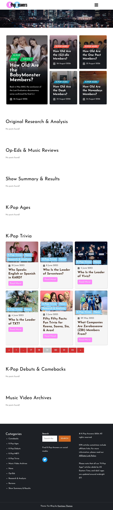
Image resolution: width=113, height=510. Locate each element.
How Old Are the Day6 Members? (62, 90)
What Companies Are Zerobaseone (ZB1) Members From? (90, 328)
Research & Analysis (19, 259)
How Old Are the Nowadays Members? (92, 90)
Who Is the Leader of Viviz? (91, 274)
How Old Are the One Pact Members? (92, 55)
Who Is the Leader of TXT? (21, 321)
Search (45, 434)
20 (55, 350)
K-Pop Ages (15, 57)
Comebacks (13, 439)
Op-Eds (12, 473)
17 (31, 350)
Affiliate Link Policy (87, 456)
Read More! (15, 283)
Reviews (12, 483)
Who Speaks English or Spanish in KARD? (21, 273)
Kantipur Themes (65, 506)
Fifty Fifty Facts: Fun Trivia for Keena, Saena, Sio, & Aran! (56, 324)
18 (39, 350)
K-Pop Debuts (15, 449)
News (26, 59)
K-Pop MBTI (14, 454)
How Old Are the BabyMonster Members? (25, 72)
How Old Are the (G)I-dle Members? (62, 55)
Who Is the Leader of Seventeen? (56, 271)
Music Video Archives (18, 464)
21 (64, 350)
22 (72, 350)
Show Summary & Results (20, 488)
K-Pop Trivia (15, 255)
